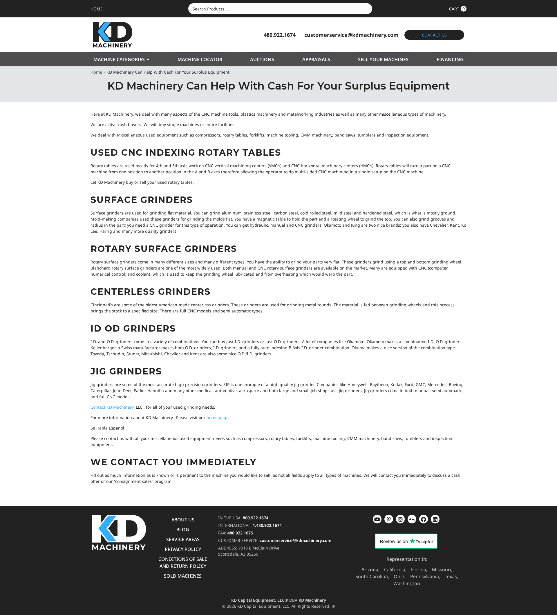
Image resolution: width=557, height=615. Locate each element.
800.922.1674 (255, 518)
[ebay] (423, 519)
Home (96, 72)
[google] (388, 519)
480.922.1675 (240, 533)
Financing (450, 59)
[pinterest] (400, 519)
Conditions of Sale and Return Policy (182, 562)
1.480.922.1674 (267, 525)
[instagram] (412, 519)
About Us (182, 519)
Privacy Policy (183, 549)
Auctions (262, 59)
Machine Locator (200, 59)
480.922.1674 (280, 34)
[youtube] (377, 519)
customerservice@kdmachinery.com (351, 34)
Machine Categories (119, 59)
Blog (182, 529)
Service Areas (183, 539)
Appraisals (316, 59)
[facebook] (435, 519)
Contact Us (434, 35)
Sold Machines (183, 576)
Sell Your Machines (383, 59)
